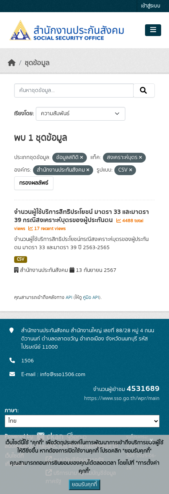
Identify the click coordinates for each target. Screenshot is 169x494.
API (69, 297)
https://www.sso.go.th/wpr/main (122, 398)
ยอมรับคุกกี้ (84, 485)
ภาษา (11, 410)
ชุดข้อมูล (37, 63)
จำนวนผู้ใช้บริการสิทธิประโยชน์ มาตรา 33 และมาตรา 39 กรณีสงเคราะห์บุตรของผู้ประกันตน (81, 216)
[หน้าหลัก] (12, 63)
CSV (20, 259)
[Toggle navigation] (153, 30)
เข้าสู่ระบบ (150, 6)
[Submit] (144, 90)
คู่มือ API (91, 297)
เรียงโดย (23, 114)
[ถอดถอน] (81, 158)
